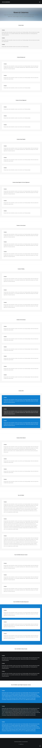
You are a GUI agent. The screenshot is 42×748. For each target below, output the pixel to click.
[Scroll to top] (40, 746)
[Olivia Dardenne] (6, 2)
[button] (39, 2)
